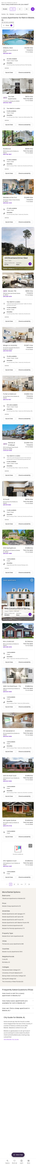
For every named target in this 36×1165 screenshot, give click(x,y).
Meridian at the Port (10, 197)
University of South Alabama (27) (12, 973)
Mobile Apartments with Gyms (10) (12, 916)
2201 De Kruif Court (9, 775)
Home (3, 14)
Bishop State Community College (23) (14, 975)
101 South (6, 499)
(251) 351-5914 (7, 504)
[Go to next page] (29, 884)
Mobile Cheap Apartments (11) (11, 906)
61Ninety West (8, 48)
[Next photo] (32, 37)
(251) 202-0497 (7, 866)
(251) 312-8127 (7, 399)
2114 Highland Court (10, 861)
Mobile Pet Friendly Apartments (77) (13, 928)
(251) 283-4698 (7, 553)
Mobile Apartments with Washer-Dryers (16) (15, 922)
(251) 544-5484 (7, 691)
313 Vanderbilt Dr (9, 731)
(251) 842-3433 (7, 203)
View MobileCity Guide (11, 1039)
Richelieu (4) (6, 962)
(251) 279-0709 (7, 825)
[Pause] (31, 229)
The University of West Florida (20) (12, 981)
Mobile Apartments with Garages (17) (13, 914)
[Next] (33, 9)
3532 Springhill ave (9, 548)
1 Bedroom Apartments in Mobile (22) (13, 898)
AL (7, 14)
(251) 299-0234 (7, 296)
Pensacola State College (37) (11, 970)
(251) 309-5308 (7, 350)
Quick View (9, 72)
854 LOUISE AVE (8, 641)
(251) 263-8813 (7, 53)
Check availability (24, 72)
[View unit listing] (30, 263)
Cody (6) (5, 959)
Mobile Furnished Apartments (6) (12, 925)
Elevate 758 (12, 291)
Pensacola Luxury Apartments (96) (13, 944)
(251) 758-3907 (7, 154)
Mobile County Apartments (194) (12, 951)
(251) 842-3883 (7, 102)
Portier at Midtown (9, 394)
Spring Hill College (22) (9, 978)
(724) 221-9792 (7, 450)
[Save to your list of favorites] (30, 33)
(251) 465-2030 (7, 647)
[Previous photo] (3, 37)
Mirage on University (10, 345)
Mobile (12, 14)
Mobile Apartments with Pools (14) (12, 919)
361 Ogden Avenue (9, 820)
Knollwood (7, 149)
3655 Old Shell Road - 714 (12, 686)
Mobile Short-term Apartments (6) (12, 936)
